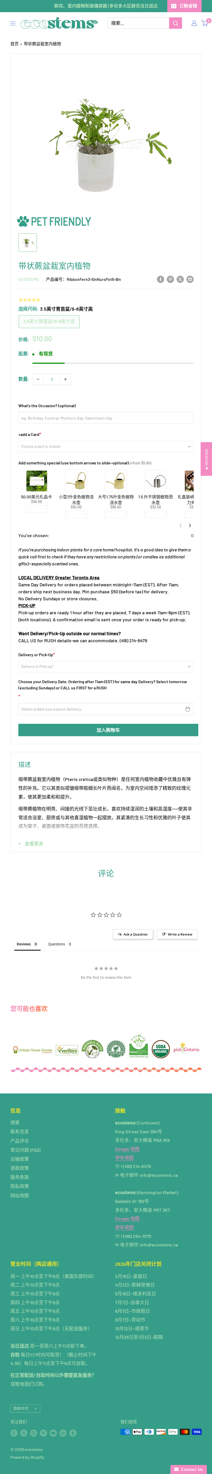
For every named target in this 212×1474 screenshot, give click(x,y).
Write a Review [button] (180, 934)
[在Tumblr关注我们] (73, 1433)
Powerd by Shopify (27, 1457)
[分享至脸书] (160, 279)
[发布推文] (180, 279)
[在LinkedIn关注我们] (63, 1433)
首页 (14, 43)
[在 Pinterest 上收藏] (170, 279)
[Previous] (180, 525)
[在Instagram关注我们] (33, 1433)
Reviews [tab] (24, 944)
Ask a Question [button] (136, 934)
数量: (23, 379)
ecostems (28, 279)
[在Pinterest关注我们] (43, 1433)
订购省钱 (188, 5)
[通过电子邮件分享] (190, 279)
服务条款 (19, 1177)
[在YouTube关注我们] (53, 1433)
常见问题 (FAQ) (25, 1150)
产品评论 (19, 1141)
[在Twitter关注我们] (23, 1433)
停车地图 (124, 1158)
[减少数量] (38, 379)
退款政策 (19, 1168)
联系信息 (19, 1131)
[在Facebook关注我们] (14, 1433)
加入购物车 (108, 730)
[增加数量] (65, 379)
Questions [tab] (56, 944)
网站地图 (19, 1195)
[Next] (190, 525)
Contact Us (191, 1469)
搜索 (15, 1122)
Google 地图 (127, 1149)
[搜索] (175, 23)
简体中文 (21, 1408)
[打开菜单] (13, 23)
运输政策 (19, 1159)
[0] (204, 23)
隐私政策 (19, 1186)
